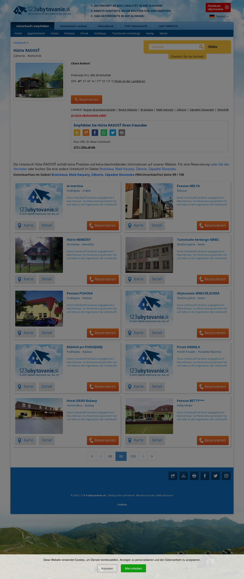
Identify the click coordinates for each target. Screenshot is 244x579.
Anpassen (107, 568)
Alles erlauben (133, 568)
